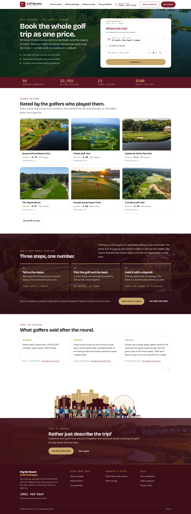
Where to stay (89, 4)
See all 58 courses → (32, 220)
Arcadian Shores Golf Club (101, 361)
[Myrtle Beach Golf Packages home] (33, 4)
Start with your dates (131, 301)
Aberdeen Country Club (50, 361)
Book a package (72, 4)
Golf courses (56, 4)
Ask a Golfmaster (148, 476)
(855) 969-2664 (32, 494)
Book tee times (76, 481)
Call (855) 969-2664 (158, 301)
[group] (95, 350)
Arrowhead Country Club (151, 361)
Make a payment (149, 4)
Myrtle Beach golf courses (116, 476)
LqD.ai (50, 509)
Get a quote (168, 4)
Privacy (168, 509)
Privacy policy (146, 485)
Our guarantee (105, 4)
